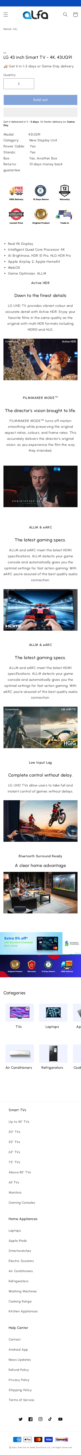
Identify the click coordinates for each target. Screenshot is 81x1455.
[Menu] (6, 15)
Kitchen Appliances (23, 1311)
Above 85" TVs (20, 1172)
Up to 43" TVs (19, 1122)
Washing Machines (23, 1291)
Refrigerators (52, 1068)
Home (7, 29)
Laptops (52, 1027)
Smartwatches (20, 1251)
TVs (19, 1027)
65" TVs (14, 1152)
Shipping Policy (20, 1390)
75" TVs (14, 1162)
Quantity (9, 75)
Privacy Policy (19, 1380)
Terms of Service (21, 1400)
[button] (40, 113)
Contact (15, 1339)
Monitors (15, 1192)
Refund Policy (19, 1370)
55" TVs (14, 1142)
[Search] (65, 15)
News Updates (20, 1360)
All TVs (14, 1182)
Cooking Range (20, 1301)
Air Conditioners (18, 1068)
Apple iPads (18, 1241)
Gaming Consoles (22, 1203)
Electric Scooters (21, 1261)
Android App (18, 1350)
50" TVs (14, 1132)
